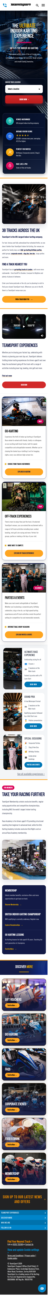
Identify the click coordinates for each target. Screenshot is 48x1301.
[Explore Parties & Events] (24, 578)
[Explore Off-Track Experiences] (24, 496)
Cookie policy (12, 1258)
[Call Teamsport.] (4, 5)
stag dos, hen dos (29, 253)
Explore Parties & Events (24, 635)
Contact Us (29, 1244)
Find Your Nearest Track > (19, 1241)
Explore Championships (12, 925)
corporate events (17, 253)
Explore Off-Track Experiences (24, 553)
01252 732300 (18, 1244)
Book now (33, 684)
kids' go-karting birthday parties (31, 250)
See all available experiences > (31, 774)
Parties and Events (33, 765)
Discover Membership (12, 905)
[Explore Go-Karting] (24, 411)
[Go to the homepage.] (20, 5)
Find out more (7, 376)
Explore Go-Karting (24, 472)
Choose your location (12, 82)
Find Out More (9, 949)
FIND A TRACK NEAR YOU (22, 299)
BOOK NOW (24, 385)
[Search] (37, 5)
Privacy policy (30, 1255)
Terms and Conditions (15, 1255)
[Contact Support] (42, 1288)
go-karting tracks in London (23, 269)
